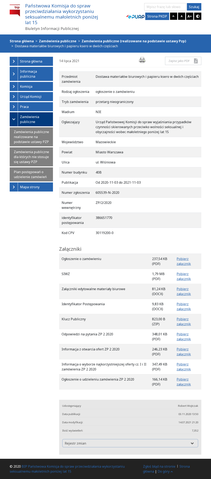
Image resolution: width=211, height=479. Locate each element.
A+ (190, 16)
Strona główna (31, 61)
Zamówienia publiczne (29, 119)
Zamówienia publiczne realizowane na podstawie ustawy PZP (31, 137)
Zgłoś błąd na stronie (159, 466)
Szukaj (194, 7)
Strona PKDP (157, 16)
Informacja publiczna (28, 74)
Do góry (164, 471)
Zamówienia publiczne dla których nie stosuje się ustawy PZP (31, 157)
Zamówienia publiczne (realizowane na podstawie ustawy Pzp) (134, 41)
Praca (24, 106)
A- (173, 16)
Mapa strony (30, 187)
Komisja (26, 86)
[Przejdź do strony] (135, 16)
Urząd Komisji (31, 96)
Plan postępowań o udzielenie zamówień (30, 174)
